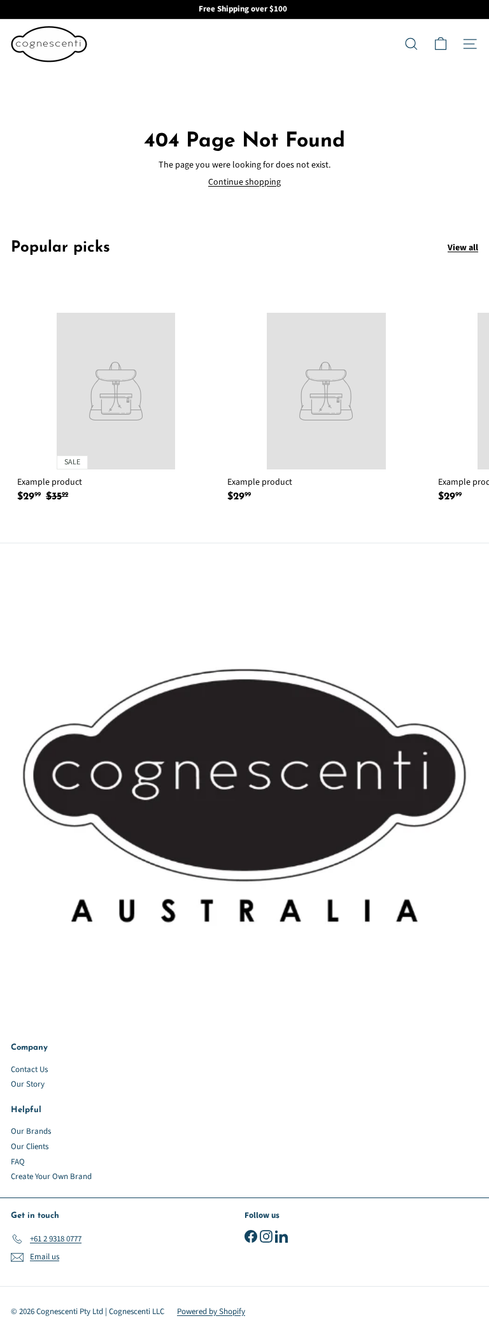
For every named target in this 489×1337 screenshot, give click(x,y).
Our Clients (29, 1146)
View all (463, 248)
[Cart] (440, 43)
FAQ (18, 1162)
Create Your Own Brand (51, 1176)
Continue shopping (244, 182)
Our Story (28, 1084)
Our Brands (31, 1131)
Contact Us (29, 1069)
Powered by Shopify (211, 1311)
